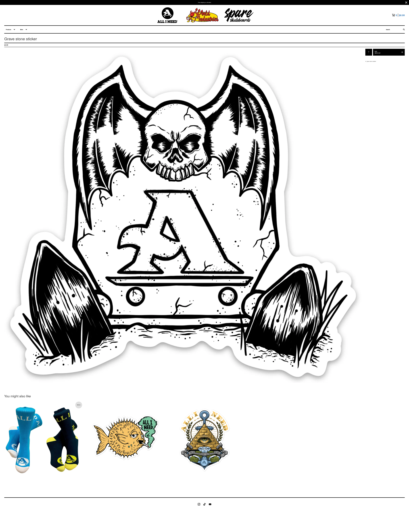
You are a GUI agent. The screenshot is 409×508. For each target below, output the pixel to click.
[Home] (204, 15)
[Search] (404, 29)
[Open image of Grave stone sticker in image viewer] (183, 216)
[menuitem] (9, 29)
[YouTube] (210, 504)
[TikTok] (204, 504)
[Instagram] (199, 504)
